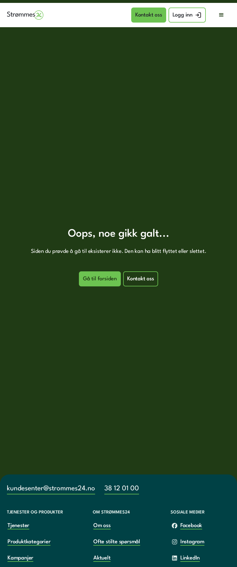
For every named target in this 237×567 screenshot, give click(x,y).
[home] (25, 15)
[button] (221, 15)
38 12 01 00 (121, 488)
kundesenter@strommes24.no (51, 488)
